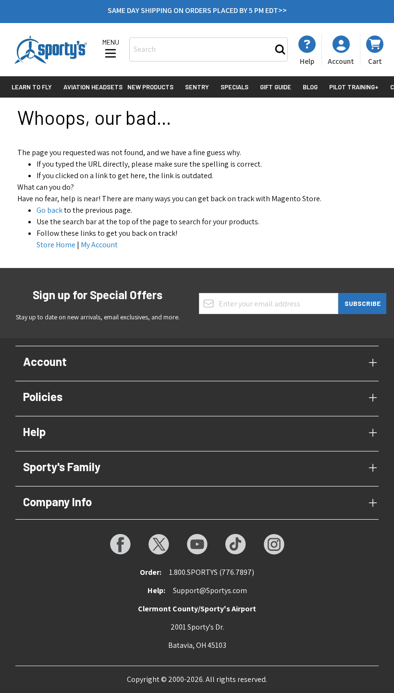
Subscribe (363, 303)
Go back (49, 210)
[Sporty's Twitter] (159, 544)
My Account (99, 245)
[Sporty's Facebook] (120, 544)
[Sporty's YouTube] (197, 544)
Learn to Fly (32, 87)
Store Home (56, 245)
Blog (310, 87)
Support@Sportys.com (210, 590)
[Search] (280, 49)
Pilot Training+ (354, 87)
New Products (150, 87)
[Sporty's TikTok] (235, 544)
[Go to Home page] (50, 49)
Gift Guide (275, 87)
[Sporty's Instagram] (274, 544)
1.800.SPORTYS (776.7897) (211, 572)
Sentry (197, 87)
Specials (234, 87)
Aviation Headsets (93, 87)
